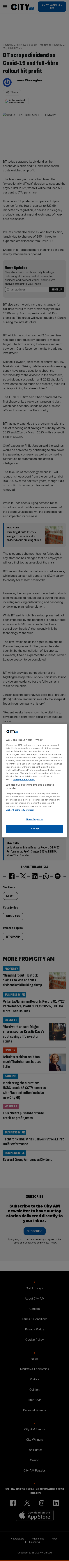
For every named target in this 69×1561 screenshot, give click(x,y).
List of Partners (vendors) (20, 810)
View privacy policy (24, 779)
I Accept (34, 828)
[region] (34, 780)
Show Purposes (34, 819)
